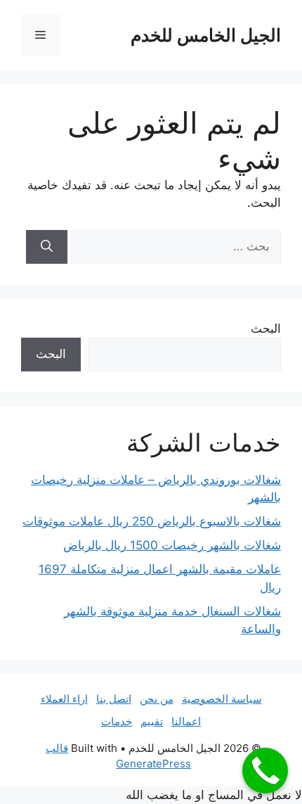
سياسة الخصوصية (222, 699)
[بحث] (46, 247)
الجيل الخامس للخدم (206, 35)
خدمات (116, 721)
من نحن (156, 699)
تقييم (151, 721)
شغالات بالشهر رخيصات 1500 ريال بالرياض (172, 545)
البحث (266, 328)
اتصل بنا (113, 699)
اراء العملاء (64, 699)
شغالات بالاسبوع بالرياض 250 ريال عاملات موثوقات (151, 521)
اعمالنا (186, 721)
